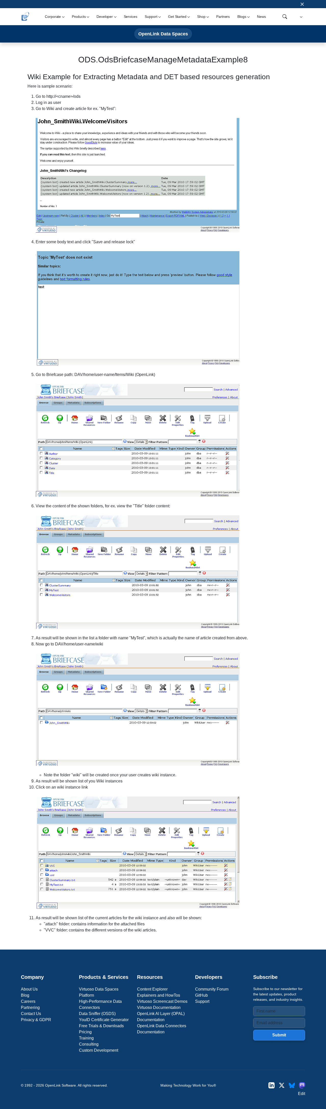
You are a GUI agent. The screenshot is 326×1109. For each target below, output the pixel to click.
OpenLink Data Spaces (163, 33)
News (261, 17)
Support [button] (151, 17)
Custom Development (98, 1050)
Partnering (30, 1007)
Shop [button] (201, 17)
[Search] (285, 16)
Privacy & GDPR (36, 1020)
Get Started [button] (177, 17)
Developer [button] (105, 17)
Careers (28, 1001)
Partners (223, 17)
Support (202, 1001)
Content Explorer (152, 989)
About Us (29, 989)
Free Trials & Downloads (101, 1026)
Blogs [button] (241, 17)
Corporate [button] (53, 17)
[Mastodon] (302, 1085)
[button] (300, 16)
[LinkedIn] (271, 1085)
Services (130, 17)
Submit (279, 1035)
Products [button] (79, 17)
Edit (301, 1093)
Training (86, 1038)
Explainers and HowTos (158, 995)
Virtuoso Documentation (159, 1007)
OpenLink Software (60, 1085)
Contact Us (31, 1013)
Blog (25, 995)
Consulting (89, 1044)
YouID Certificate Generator (104, 1020)
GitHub (201, 995)
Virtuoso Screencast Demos (162, 1001)
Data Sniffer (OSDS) (97, 1013)
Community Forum (211, 989)
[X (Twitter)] (282, 1085)
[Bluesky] (292, 1085)
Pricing (85, 1032)
